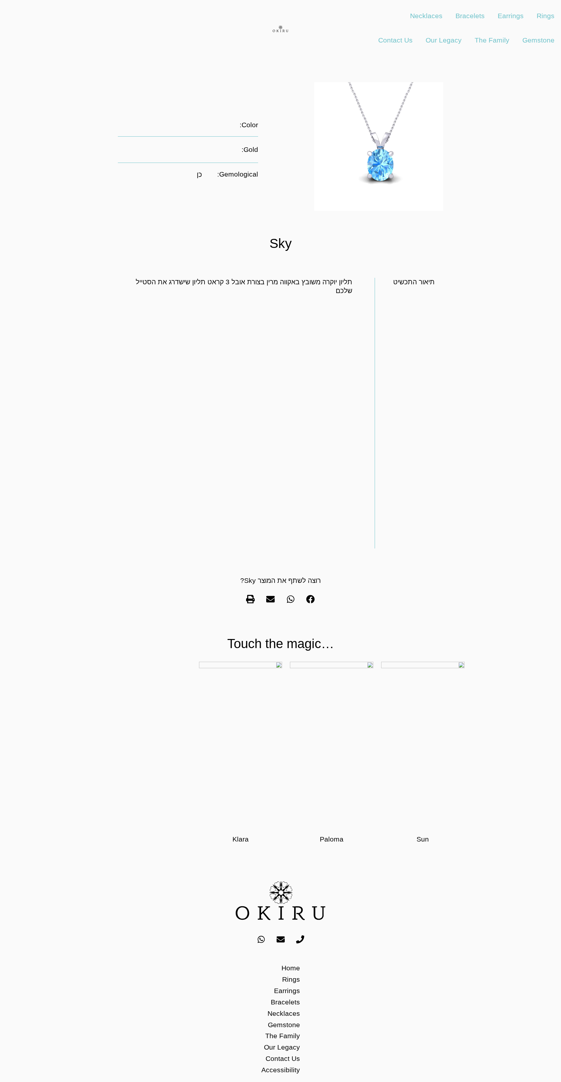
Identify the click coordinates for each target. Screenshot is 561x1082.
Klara (240, 839)
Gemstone (538, 40)
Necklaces (426, 15)
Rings (546, 15)
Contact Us (395, 40)
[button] (310, 599)
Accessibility (280, 1070)
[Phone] (300, 939)
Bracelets (470, 15)
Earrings (511, 15)
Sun (423, 839)
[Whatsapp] (261, 939)
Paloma (331, 839)
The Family (492, 40)
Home (290, 968)
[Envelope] (280, 939)
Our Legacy (444, 40)
